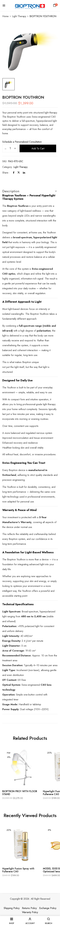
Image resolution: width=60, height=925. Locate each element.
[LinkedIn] (24, 172)
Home (5, 16)
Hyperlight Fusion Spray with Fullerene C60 (18, 870)
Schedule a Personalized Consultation (22, 142)
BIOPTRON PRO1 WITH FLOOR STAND (19, 793)
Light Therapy (19, 16)
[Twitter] (18, 172)
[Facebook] (13, 172)
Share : (6, 172)
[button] (55, 6)
